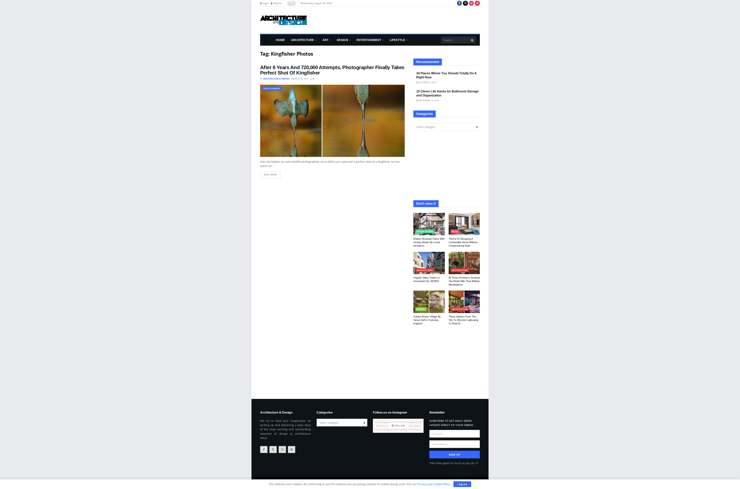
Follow (399, 425)
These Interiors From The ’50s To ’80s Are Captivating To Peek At (463, 320)
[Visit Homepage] (283, 20)
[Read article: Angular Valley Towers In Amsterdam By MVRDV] (429, 263)
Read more (272, 173)
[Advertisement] (410, 19)
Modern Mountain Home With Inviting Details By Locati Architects (429, 242)
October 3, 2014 (427, 82)
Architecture (302, 40)
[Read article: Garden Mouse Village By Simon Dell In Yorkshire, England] (429, 302)
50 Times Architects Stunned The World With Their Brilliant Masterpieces (464, 281)
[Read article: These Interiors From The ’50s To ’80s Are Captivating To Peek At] (464, 302)
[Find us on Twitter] (465, 3)
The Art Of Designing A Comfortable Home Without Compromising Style (463, 242)
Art (325, 40)
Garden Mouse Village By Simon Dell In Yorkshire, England (427, 320)
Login (265, 3)
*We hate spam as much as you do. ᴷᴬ (453, 463)
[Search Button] (472, 40)
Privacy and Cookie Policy (434, 484)
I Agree (462, 484)
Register (277, 3)
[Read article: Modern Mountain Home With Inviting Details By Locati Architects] (429, 224)
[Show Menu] (265, 40)
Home (280, 40)
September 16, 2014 (428, 100)
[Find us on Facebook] (459, 3)
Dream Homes (425, 231)
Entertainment (369, 40)
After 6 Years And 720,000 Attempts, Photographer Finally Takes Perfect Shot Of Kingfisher (332, 70)
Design (342, 40)
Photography (271, 88)
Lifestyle (397, 40)
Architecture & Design (276, 78)
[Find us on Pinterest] (477, 3)
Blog (455, 231)
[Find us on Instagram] (471, 3)
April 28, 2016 (300, 78)
